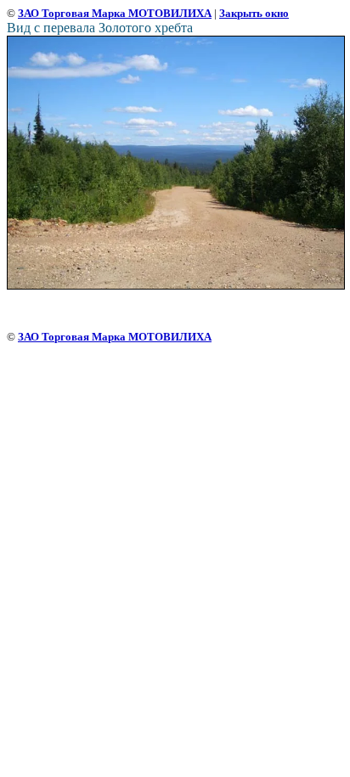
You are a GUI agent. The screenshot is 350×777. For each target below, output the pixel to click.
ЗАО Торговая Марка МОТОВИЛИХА (115, 13)
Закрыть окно (254, 13)
